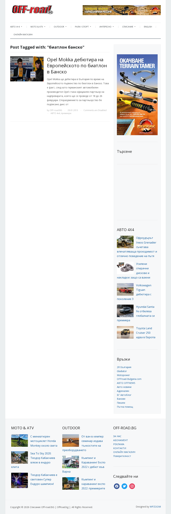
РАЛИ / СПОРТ (80, 27)
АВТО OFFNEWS (126, 383)
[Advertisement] (142, 192)
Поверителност (122, 456)
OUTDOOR (57, 27)
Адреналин (123, 390)
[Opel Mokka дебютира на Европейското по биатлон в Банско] (27, 68)
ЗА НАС (117, 436)
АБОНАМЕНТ (120, 440)
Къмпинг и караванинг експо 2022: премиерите (93, 484)
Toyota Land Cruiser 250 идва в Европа (145, 332)
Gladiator (122, 371)
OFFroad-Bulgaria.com (129, 379)
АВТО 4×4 (15, 27)
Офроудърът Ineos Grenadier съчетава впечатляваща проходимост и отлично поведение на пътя (137, 247)
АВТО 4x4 (55, 113)
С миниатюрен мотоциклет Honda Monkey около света (43, 441)
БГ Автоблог (124, 394)
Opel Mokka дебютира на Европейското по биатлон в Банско (77, 65)
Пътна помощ (125, 406)
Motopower (123, 375)
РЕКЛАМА (118, 444)
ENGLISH (148, 26)
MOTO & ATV (35, 27)
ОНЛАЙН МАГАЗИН (23, 34)
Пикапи (121, 402)
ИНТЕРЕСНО (103, 27)
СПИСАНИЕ (126, 27)
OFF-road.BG (56, 110)
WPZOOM (155, 506)
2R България (124, 367)
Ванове (121, 398)
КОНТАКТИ (119, 448)
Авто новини (124, 386)
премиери (66, 113)
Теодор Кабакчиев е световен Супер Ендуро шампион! (43, 479)
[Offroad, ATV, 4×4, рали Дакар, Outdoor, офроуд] (40, 8)
